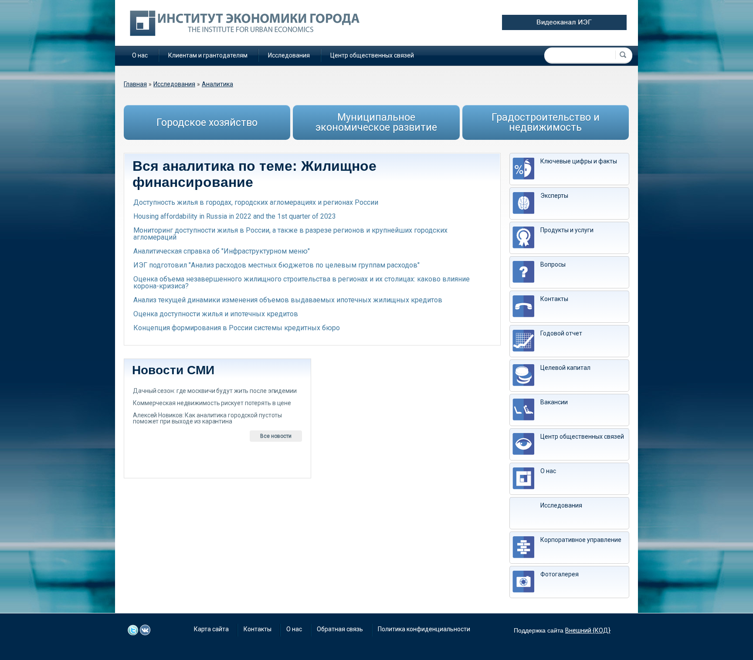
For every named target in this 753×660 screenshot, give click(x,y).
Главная (135, 84)
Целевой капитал (565, 367)
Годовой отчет (561, 333)
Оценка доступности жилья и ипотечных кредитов (215, 314)
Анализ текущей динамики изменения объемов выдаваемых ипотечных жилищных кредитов (287, 300)
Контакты (554, 298)
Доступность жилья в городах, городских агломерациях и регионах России (255, 202)
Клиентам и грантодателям (208, 55)
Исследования (289, 55)
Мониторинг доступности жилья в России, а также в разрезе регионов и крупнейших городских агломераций (290, 233)
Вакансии (554, 402)
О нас (140, 55)
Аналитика (217, 84)
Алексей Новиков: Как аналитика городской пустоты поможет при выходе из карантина (207, 418)
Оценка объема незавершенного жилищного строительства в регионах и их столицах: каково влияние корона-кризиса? (301, 282)
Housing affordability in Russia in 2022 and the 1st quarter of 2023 (234, 216)
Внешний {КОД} (588, 630)
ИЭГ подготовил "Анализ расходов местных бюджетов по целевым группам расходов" (276, 265)
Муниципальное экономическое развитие (376, 122)
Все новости (276, 436)
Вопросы (553, 264)
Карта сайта (211, 629)
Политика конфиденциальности (424, 629)
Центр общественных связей (372, 55)
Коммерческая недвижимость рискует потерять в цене (212, 402)
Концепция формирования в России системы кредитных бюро (236, 328)
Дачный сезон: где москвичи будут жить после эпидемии (215, 390)
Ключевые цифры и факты (578, 161)
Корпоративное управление (580, 539)
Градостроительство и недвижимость (546, 122)
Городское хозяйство (207, 123)
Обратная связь (340, 629)
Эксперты (554, 195)
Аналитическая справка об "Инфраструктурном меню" (221, 251)
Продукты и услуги (567, 230)
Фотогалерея (559, 574)
